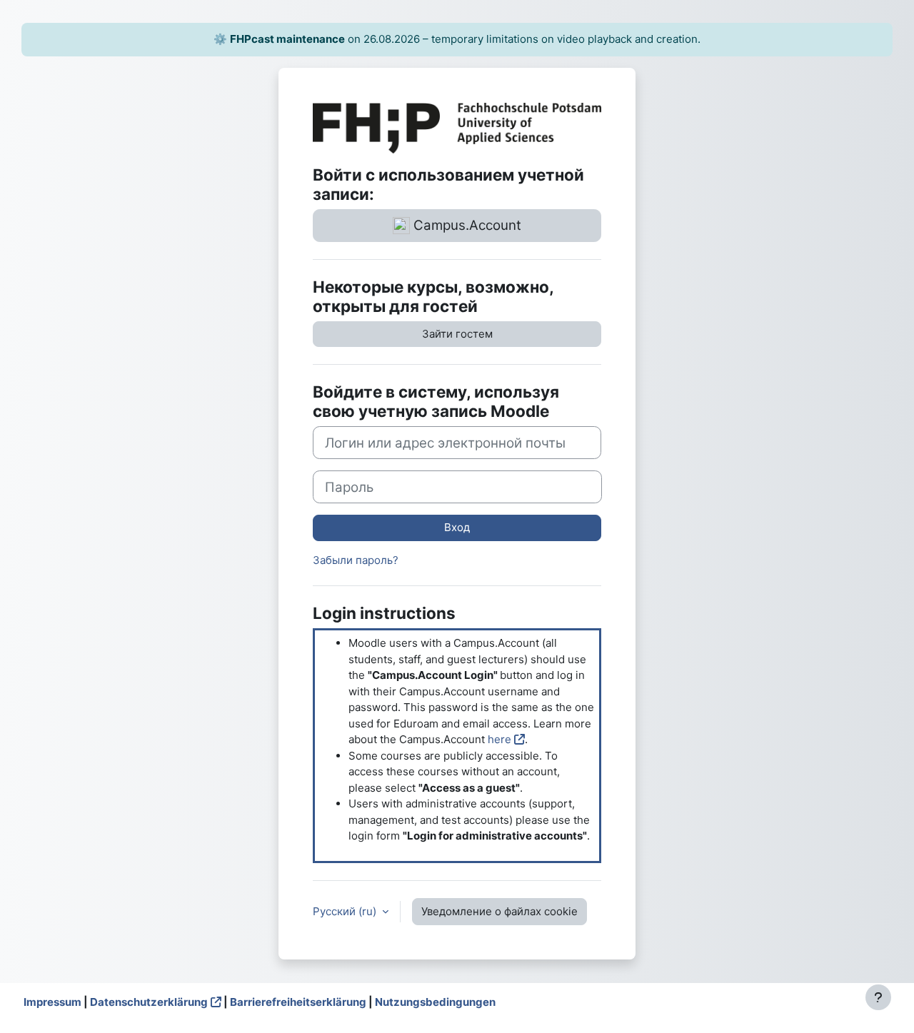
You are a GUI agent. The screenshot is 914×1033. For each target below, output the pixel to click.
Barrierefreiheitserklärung (298, 1002)
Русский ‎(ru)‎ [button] (346, 911)
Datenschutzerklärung (149, 1002)
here (499, 739)
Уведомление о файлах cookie (499, 911)
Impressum (52, 1002)
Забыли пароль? (355, 560)
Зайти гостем (457, 334)
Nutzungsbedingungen (435, 1002)
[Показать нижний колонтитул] (878, 997)
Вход (457, 527)
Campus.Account (465, 225)
